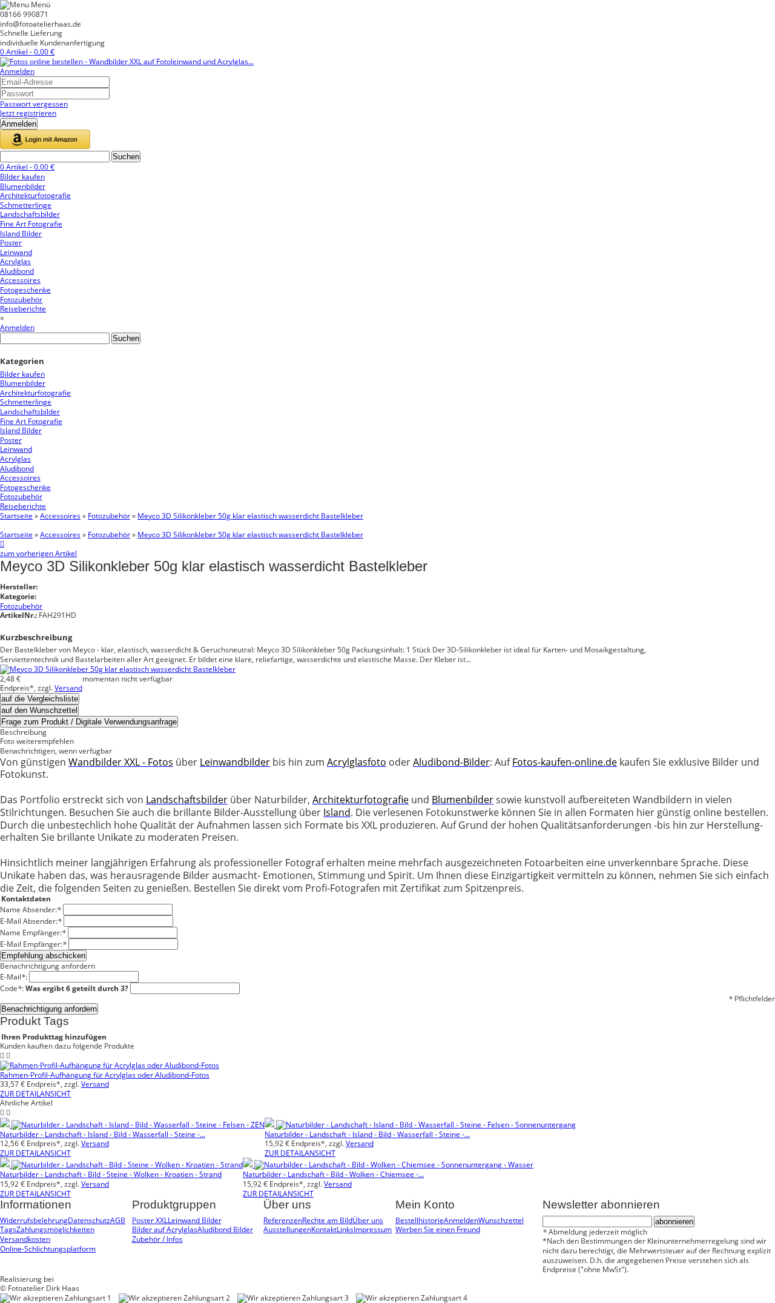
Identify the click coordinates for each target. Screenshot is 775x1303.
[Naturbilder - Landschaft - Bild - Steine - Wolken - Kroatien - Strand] (121, 1164)
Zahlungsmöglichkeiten (55, 1229)
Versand (68, 688)
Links (345, 1229)
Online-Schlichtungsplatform (48, 1249)
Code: (64, 988)
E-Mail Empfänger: (33, 944)
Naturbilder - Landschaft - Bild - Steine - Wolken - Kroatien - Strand (111, 1174)
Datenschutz (89, 1220)
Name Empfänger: (33, 932)
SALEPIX (69, 1279)
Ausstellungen (287, 1229)
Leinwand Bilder (195, 1220)
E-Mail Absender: (31, 921)
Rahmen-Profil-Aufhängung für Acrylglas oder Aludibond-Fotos (104, 1075)
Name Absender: (30, 909)
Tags (8, 1229)
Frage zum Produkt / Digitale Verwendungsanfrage (89, 721)
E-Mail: (13, 977)
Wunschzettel (501, 1220)
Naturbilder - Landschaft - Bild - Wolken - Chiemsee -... (333, 1174)
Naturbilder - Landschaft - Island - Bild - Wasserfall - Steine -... (102, 1134)
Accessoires (60, 516)
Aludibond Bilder (225, 1229)
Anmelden (17, 71)
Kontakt (324, 1229)
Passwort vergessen (34, 104)
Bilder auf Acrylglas (164, 1229)
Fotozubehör (109, 516)
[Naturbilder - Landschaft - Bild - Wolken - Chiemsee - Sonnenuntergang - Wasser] (388, 1164)
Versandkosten (25, 1239)
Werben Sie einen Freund (437, 1229)
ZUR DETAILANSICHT (35, 1094)
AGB (117, 1220)
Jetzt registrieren (28, 113)
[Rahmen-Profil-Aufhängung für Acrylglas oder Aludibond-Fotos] (109, 1065)
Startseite (16, 516)
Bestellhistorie (419, 1220)
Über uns (367, 1220)
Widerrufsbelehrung (34, 1220)
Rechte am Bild (327, 1220)
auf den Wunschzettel (39, 710)
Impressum (373, 1229)
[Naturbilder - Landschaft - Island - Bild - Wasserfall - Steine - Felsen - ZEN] (132, 1124)
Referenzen (282, 1220)
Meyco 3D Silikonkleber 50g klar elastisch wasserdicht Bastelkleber (250, 516)
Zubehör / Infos (157, 1239)
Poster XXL (150, 1220)
